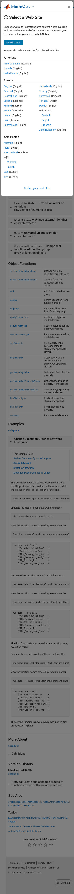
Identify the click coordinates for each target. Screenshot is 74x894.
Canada (8, 68)
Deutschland (10, 96)
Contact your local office (37, 188)
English (46, 120)
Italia (6, 120)
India (6, 147)
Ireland (7, 115)
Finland (8, 105)
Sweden (43, 105)
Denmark (8, 91)
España (8, 100)
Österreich (44, 96)
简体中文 (12, 162)
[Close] (69, 6)
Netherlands (45, 86)
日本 (6, 171)
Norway (43, 91)
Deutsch (46, 115)
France (7, 110)
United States (11, 73)
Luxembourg (10, 125)
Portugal (43, 100)
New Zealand (11, 152)
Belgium (8, 86)
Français (46, 125)
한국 (6, 176)
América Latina (12, 63)
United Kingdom (47, 129)
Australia (8, 143)
